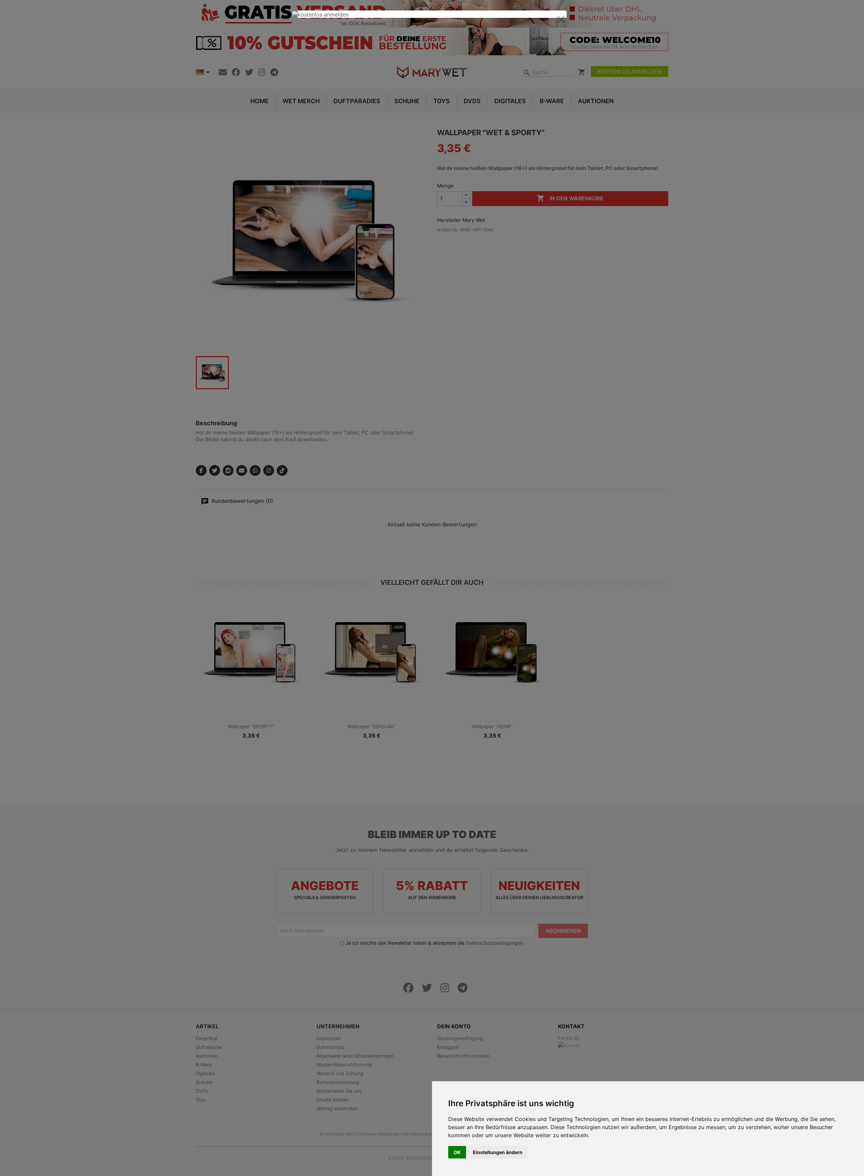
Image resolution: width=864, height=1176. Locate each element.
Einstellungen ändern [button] (497, 1152)
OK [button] (457, 1152)
